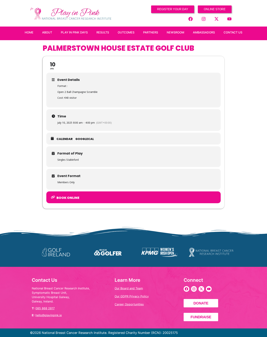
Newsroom (175, 32)
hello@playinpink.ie (48, 315)
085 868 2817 (45, 308)
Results (102, 32)
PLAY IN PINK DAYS (74, 32)
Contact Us (233, 32)
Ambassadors (204, 32)
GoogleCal (84, 139)
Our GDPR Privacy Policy (132, 296)
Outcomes (126, 32)
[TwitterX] (216, 19)
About (47, 32)
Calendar (64, 139)
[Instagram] (203, 19)
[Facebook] (190, 19)
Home (29, 32)
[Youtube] (229, 19)
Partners (150, 32)
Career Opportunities (129, 304)
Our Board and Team (129, 288)
